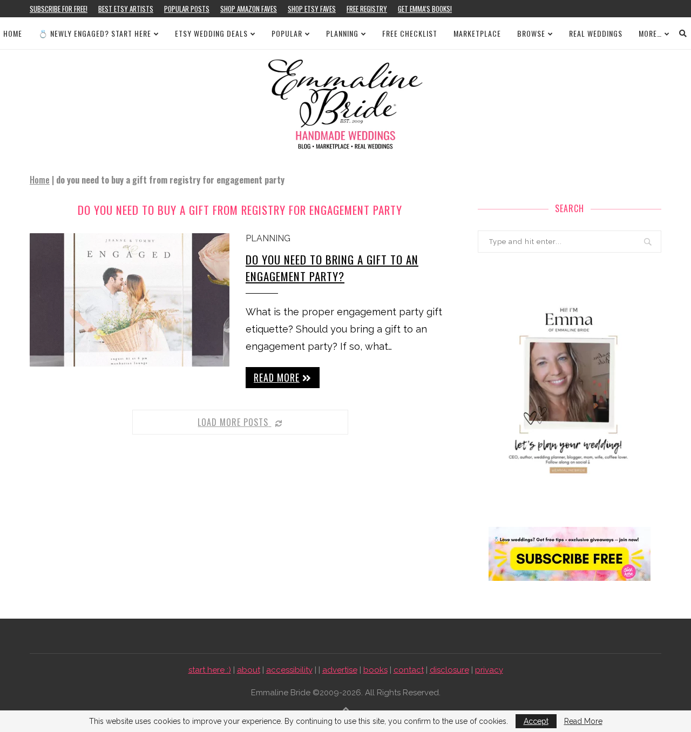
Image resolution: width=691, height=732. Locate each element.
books (375, 670)
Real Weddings (595, 33)
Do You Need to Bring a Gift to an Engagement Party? (332, 267)
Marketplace (477, 33)
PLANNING (342, 33)
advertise (339, 670)
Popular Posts (186, 8)
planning (268, 238)
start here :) (209, 670)
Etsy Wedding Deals (211, 33)
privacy (489, 670)
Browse (531, 33)
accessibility (289, 670)
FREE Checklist (409, 33)
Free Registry (367, 8)
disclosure (449, 670)
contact (409, 670)
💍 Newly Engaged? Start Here (94, 33)
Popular (287, 33)
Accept (536, 721)
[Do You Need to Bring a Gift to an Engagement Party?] (129, 300)
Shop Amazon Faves (248, 8)
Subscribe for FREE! (58, 8)
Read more (277, 377)
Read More (583, 721)
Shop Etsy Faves (312, 8)
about (248, 670)
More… (650, 33)
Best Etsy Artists (125, 8)
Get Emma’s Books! (425, 8)
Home (12, 33)
